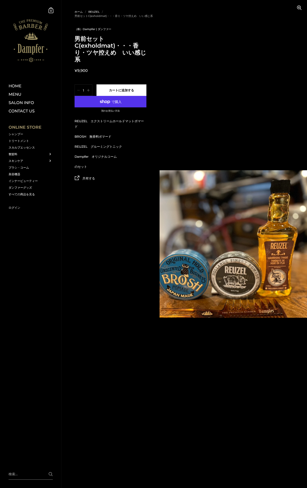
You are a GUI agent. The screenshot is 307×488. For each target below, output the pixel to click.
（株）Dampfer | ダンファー (93, 29)
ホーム (79, 11)
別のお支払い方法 (110, 111)
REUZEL (94, 11)
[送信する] (50, 474)
